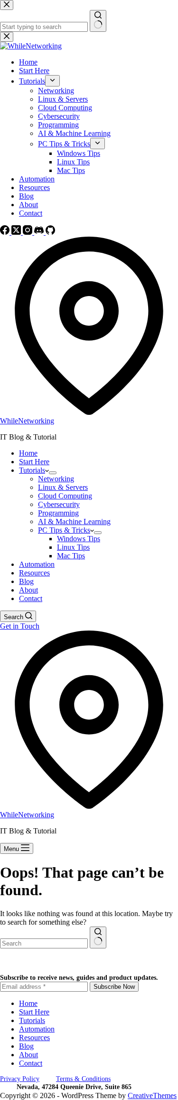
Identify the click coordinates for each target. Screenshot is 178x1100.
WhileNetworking (27, 421)
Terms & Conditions (83, 1078)
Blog (26, 581)
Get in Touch (19, 626)
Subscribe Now (114, 986)
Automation (37, 564)
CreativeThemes (152, 1095)
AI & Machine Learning (74, 521)
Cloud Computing (65, 496)
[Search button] (98, 937)
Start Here (34, 462)
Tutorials (32, 470)
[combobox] (44, 943)
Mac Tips (71, 556)
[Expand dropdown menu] (52, 472)
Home (28, 453)
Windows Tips (78, 539)
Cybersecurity (59, 504)
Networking (56, 479)
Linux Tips (73, 547)
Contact (30, 598)
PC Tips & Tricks (64, 530)
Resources (34, 573)
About (28, 590)
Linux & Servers (63, 487)
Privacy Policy (19, 1078)
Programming (58, 513)
